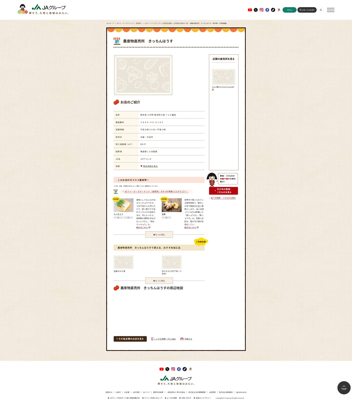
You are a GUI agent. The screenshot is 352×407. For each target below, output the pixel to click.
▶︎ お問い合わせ (185, 398)
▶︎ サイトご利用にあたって (152, 398)
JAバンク (146, 392)
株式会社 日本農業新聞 (197, 392)
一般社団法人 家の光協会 (176, 392)
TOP (343, 389)
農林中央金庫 (158, 392)
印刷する (188, 339)
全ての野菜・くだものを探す (223, 197)
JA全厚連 (212, 392)
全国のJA (108, 392)
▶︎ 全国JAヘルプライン (202, 398)
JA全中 (118, 392)
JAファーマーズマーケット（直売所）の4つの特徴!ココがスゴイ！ (156, 191)
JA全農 (126, 392)
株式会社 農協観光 (226, 392)
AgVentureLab (241, 392)
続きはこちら (142, 227)
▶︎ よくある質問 (171, 398)
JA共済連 (136, 392)
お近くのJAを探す (308, 10)
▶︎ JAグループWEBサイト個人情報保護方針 (124, 398)
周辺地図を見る (150, 166)
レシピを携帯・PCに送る (165, 339)
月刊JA (289, 10)
